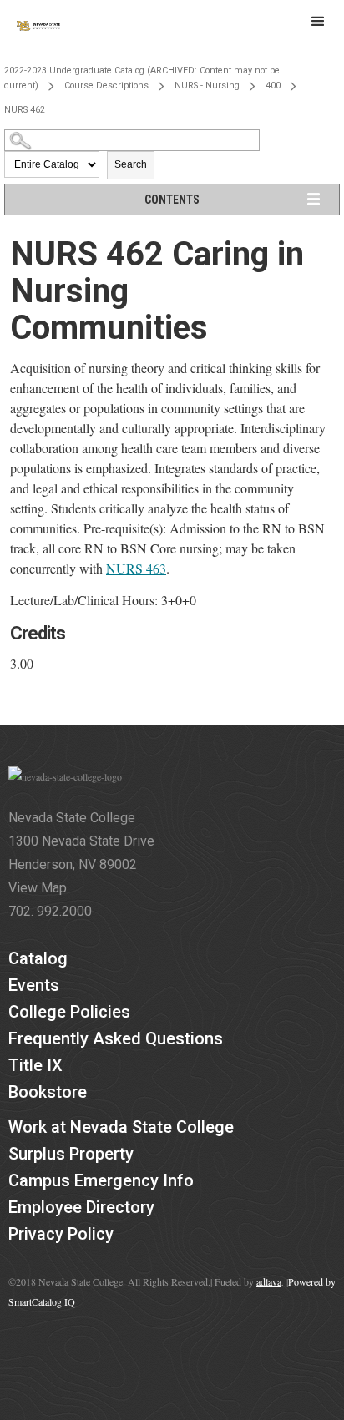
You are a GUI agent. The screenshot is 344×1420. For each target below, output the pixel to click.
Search (130, 164)
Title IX (35, 1065)
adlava (268, 1281)
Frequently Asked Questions (115, 1038)
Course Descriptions (106, 85)
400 (273, 85)
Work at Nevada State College (121, 1127)
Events (33, 985)
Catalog (38, 958)
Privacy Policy (61, 1234)
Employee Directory (81, 1207)
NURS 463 (136, 568)
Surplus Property (71, 1154)
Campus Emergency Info (101, 1180)
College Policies (69, 1012)
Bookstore (47, 1092)
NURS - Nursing (207, 85)
